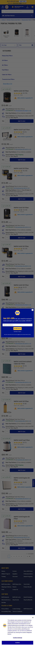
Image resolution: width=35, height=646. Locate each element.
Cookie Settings (17, 637)
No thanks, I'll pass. (17, 331)
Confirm (17, 642)
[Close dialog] (32, 310)
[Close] (33, 617)
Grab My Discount (17, 328)
